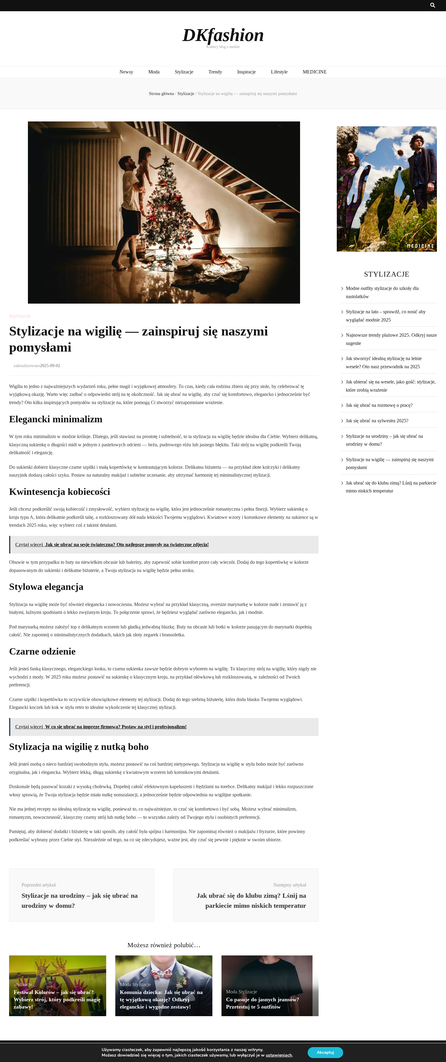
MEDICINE (315, 71)
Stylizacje (184, 71)
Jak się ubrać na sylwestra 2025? (377, 420)
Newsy (126, 71)
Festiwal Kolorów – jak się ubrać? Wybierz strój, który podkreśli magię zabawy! (57, 999)
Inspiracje (246, 71)
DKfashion (223, 35)
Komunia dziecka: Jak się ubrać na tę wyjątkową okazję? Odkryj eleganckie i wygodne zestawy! (161, 999)
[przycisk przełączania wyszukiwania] (432, 6)
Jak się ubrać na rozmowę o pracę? (379, 405)
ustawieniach (279, 1055)
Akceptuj (325, 1052)
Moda (154, 71)
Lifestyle (279, 71)
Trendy (215, 71)
